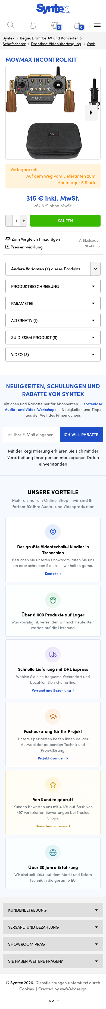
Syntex (8, 38)
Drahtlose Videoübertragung (56, 43)
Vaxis (91, 43)
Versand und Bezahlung (33, 927)
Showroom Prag (26, 944)
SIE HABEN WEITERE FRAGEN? (35, 961)
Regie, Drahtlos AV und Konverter (49, 38)
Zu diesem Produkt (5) (34, 337)
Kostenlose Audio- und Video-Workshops (53, 406)
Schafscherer (14, 43)
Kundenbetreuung (27, 910)
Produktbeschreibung (35, 286)
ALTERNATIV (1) (24, 320)
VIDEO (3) (20, 354)
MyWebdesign (73, 989)
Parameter (22, 303)
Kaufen (65, 221)
